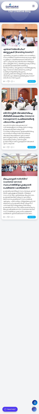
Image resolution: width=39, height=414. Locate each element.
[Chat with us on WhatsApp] (34, 409)
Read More (31, 81)
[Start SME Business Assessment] (34, 402)
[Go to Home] (11, 5)
